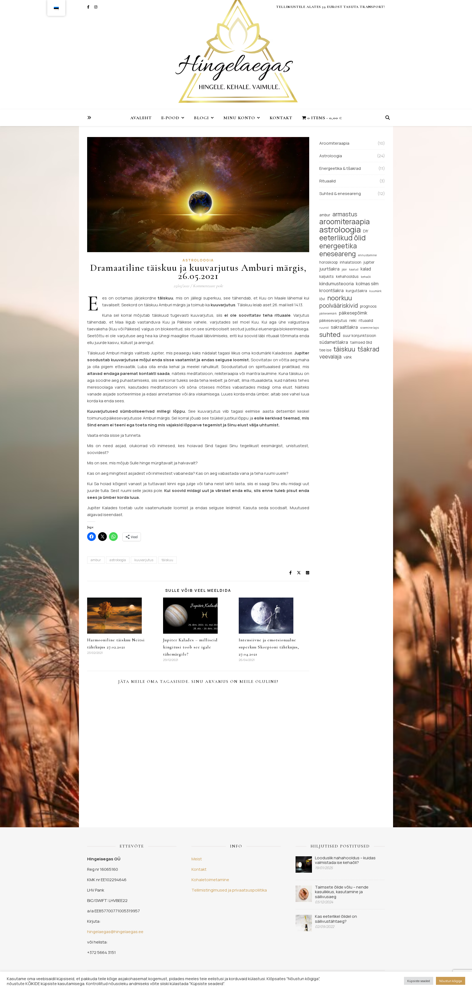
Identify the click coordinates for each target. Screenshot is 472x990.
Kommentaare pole (208, 285)
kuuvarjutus (143, 560)
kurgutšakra (356, 290)
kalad (366, 269)
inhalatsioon (350, 262)
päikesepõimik (353, 313)
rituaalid (366, 320)
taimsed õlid (361, 342)
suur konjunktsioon (359, 335)
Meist (196, 859)
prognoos (368, 306)
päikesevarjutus (333, 320)
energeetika (338, 245)
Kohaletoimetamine (210, 880)
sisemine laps (369, 328)
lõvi (322, 298)
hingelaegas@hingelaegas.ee (115, 931)
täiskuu (167, 560)
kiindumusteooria (336, 284)
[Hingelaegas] (236, 54)
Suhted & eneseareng (340, 193)
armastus (344, 214)
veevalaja (330, 356)
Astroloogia (198, 260)
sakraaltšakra (344, 327)
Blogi (201, 118)
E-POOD (170, 118)
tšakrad (368, 349)
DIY (365, 231)
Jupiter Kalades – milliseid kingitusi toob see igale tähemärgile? (190, 647)
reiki (352, 320)
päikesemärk (328, 313)
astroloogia (118, 560)
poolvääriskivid (338, 305)
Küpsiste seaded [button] (418, 981)
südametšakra (333, 342)
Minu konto (239, 118)
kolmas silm (367, 284)
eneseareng (337, 253)
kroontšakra (331, 290)
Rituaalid (327, 181)
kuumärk (375, 291)
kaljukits (326, 276)
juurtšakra (329, 269)
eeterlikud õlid (342, 237)
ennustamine (367, 255)
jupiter (369, 262)
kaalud (353, 269)
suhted (330, 334)
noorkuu (339, 298)
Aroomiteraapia (334, 143)
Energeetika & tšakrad (340, 168)
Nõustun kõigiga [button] (450, 981)
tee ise (325, 350)
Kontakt (281, 118)
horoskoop (328, 262)
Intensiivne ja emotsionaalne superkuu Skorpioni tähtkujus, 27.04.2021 (269, 647)
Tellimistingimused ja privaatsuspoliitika (229, 890)
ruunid (324, 328)
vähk (348, 357)
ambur (96, 560)
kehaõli (366, 277)
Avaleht (141, 118)
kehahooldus (347, 276)
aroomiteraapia (344, 221)
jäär (344, 269)
